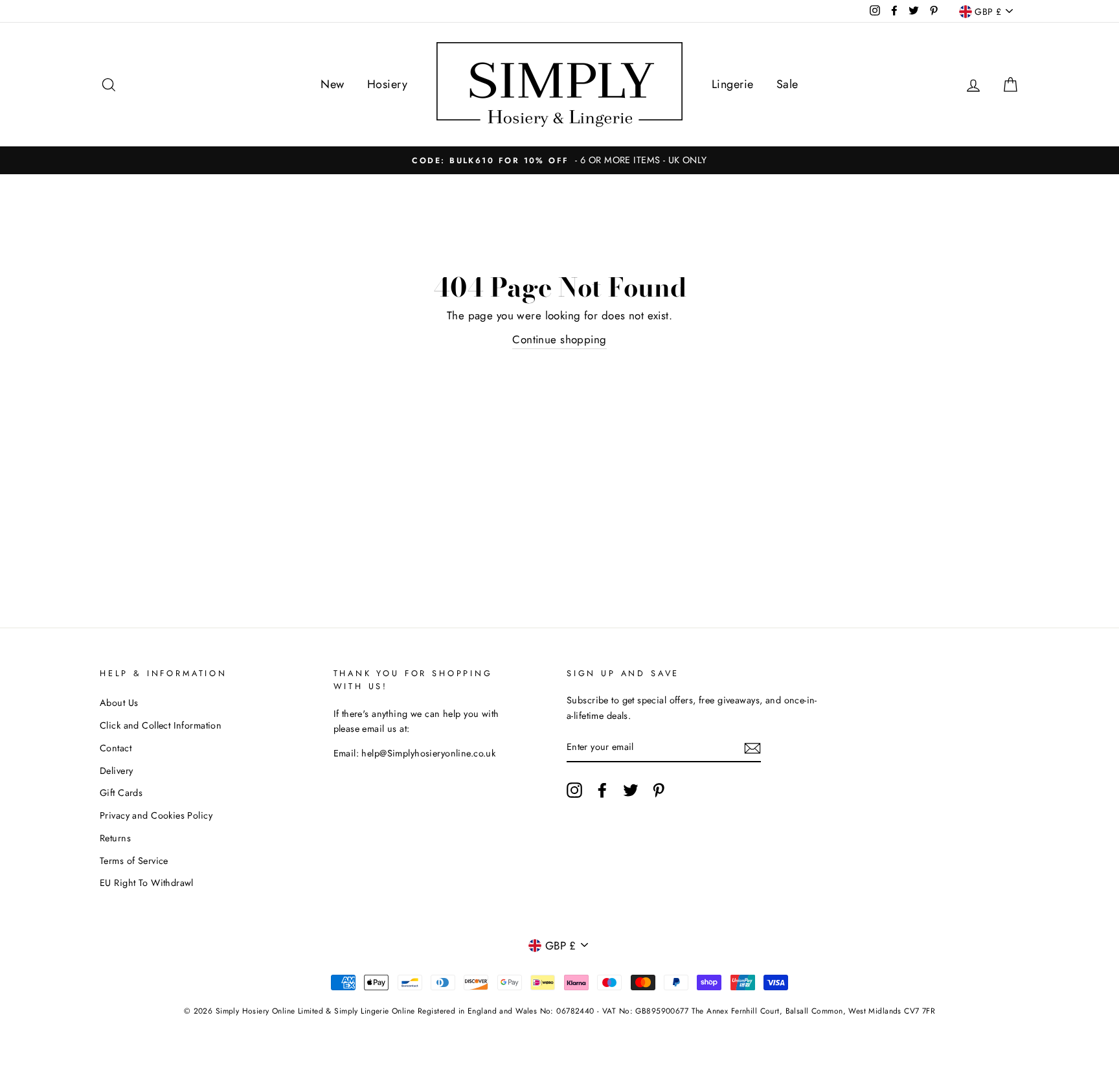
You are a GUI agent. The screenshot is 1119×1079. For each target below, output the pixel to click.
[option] (559, 160)
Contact (115, 748)
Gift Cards (121, 792)
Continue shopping (559, 339)
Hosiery (387, 84)
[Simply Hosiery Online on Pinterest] (658, 790)
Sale (787, 84)
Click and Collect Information (160, 725)
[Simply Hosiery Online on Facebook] (602, 790)
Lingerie (732, 84)
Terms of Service (134, 860)
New (332, 84)
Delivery (116, 770)
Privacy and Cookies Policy (156, 815)
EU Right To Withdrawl (147, 882)
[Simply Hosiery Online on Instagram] (574, 790)
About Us (119, 702)
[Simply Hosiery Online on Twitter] (631, 790)
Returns (115, 838)
